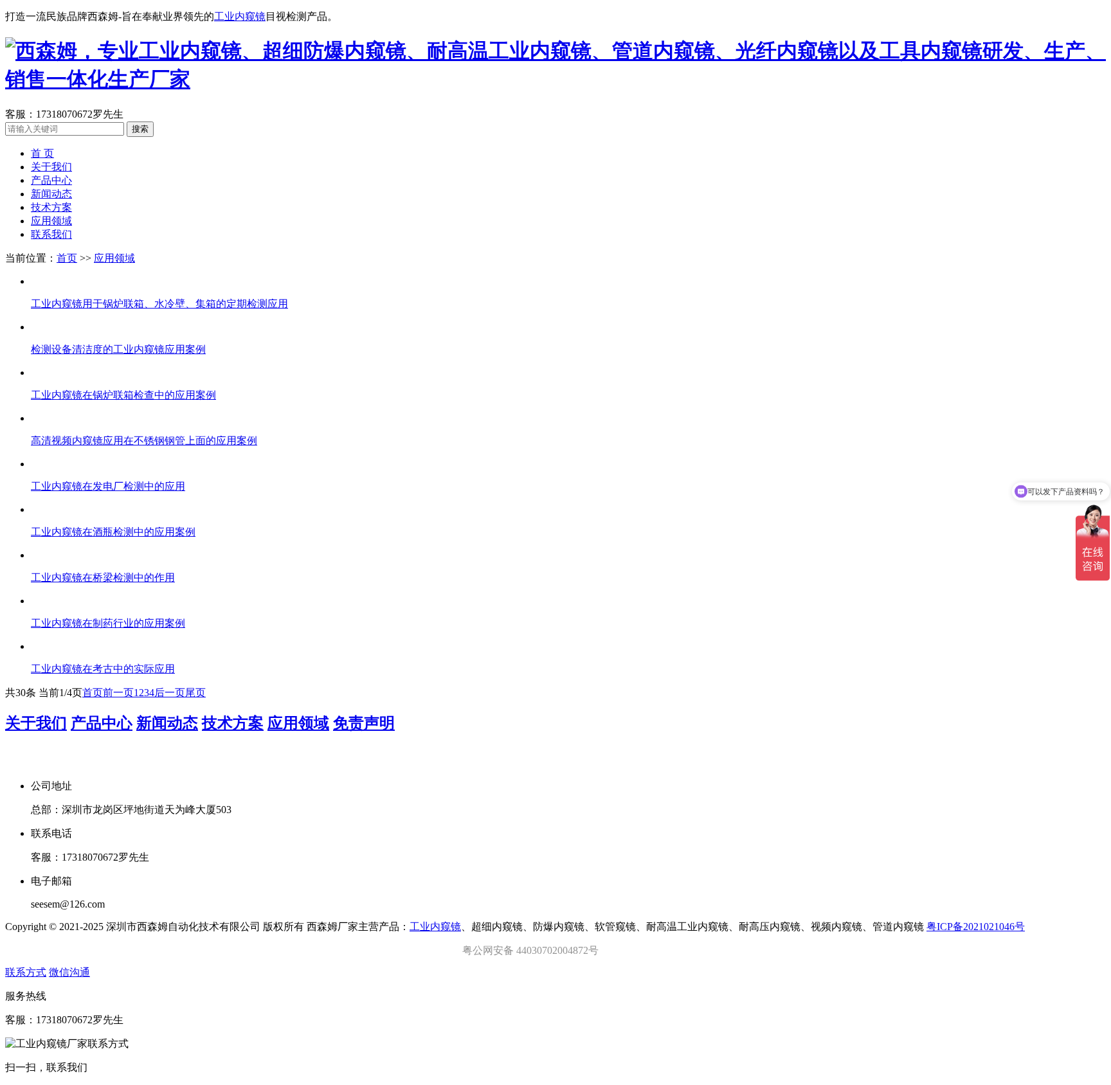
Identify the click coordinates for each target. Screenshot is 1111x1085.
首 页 (42, 153)
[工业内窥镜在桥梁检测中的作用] (568, 555)
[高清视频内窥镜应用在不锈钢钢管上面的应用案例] (568, 418)
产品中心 (51, 180)
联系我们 (51, 234)
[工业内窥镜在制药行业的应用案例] (568, 601)
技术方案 (51, 207)
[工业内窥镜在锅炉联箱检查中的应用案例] (568, 373)
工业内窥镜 (240, 16)
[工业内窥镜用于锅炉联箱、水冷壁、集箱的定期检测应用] (568, 281)
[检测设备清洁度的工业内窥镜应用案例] (568, 327)
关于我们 (51, 166)
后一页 (169, 692)
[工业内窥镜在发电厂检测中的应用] (568, 464)
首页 (67, 258)
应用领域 (51, 220)
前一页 (118, 692)
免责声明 (364, 723)
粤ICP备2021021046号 (975, 926)
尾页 (195, 692)
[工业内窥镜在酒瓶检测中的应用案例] (568, 510)
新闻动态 (51, 193)
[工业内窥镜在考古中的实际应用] (568, 646)
